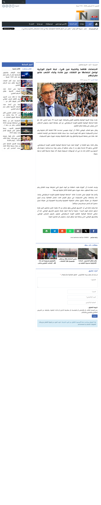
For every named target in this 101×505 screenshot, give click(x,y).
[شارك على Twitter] (86, 231)
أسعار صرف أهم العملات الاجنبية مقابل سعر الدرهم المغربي (11, 83)
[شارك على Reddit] (62, 231)
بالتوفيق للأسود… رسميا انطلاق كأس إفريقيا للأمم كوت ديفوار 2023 (11, 130)
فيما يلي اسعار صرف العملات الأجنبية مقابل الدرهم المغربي (11, 91)
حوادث (82, 24)
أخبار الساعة (73, 24)
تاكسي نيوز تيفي (61, 24)
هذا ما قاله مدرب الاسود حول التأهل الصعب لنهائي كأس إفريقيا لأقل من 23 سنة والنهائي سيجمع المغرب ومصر (11, 101)
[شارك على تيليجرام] (54, 231)
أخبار (90, 24)
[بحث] (4, 2)
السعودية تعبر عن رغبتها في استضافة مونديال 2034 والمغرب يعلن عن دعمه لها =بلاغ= (11, 124)
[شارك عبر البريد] (78, 231)
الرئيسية (96, 24)
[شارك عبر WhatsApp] (70, 231)
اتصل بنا (31, 24)
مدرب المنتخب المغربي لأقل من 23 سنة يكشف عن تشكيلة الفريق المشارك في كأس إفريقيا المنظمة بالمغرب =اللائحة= (11, 117)
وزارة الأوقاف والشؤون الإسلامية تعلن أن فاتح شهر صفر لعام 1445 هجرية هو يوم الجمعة (11, 76)
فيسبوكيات (49, 24)
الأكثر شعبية (16, 69)
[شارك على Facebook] (93, 231)
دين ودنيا (40, 24)
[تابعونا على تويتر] (6, 6)
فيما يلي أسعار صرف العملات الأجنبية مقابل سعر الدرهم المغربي (11, 106)
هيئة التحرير (94, 80)
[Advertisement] (50, 46)
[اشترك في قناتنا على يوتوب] (12, 6)
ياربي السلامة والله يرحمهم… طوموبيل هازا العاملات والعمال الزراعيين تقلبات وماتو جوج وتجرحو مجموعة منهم (67, 262)
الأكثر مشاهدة (27, 69)
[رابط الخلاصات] (9, 6)
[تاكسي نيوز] (50, 15)
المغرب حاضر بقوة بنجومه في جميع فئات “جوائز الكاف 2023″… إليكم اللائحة (11, 138)
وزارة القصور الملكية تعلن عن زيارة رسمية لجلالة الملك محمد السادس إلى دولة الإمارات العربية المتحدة (11, 147)
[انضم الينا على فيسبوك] (3, 6)
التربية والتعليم (83, 65)
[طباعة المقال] (46, 231)
